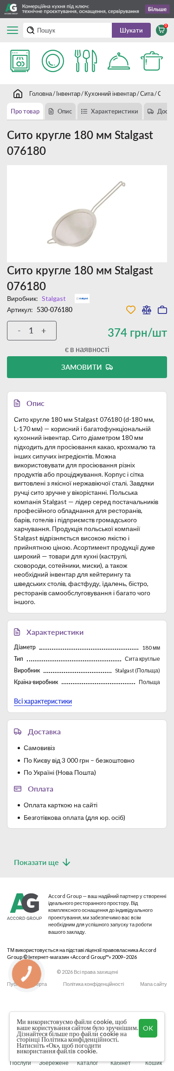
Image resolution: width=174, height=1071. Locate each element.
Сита (147, 93)
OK (148, 1028)
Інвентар (68, 93)
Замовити (81, 367)
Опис (65, 111)
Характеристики (114, 111)
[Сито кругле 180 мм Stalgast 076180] (87, 213)
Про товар (25, 111)
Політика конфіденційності (93, 983)
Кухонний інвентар (110, 93)
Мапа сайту (153, 983)
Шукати (131, 30)
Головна (40, 93)
